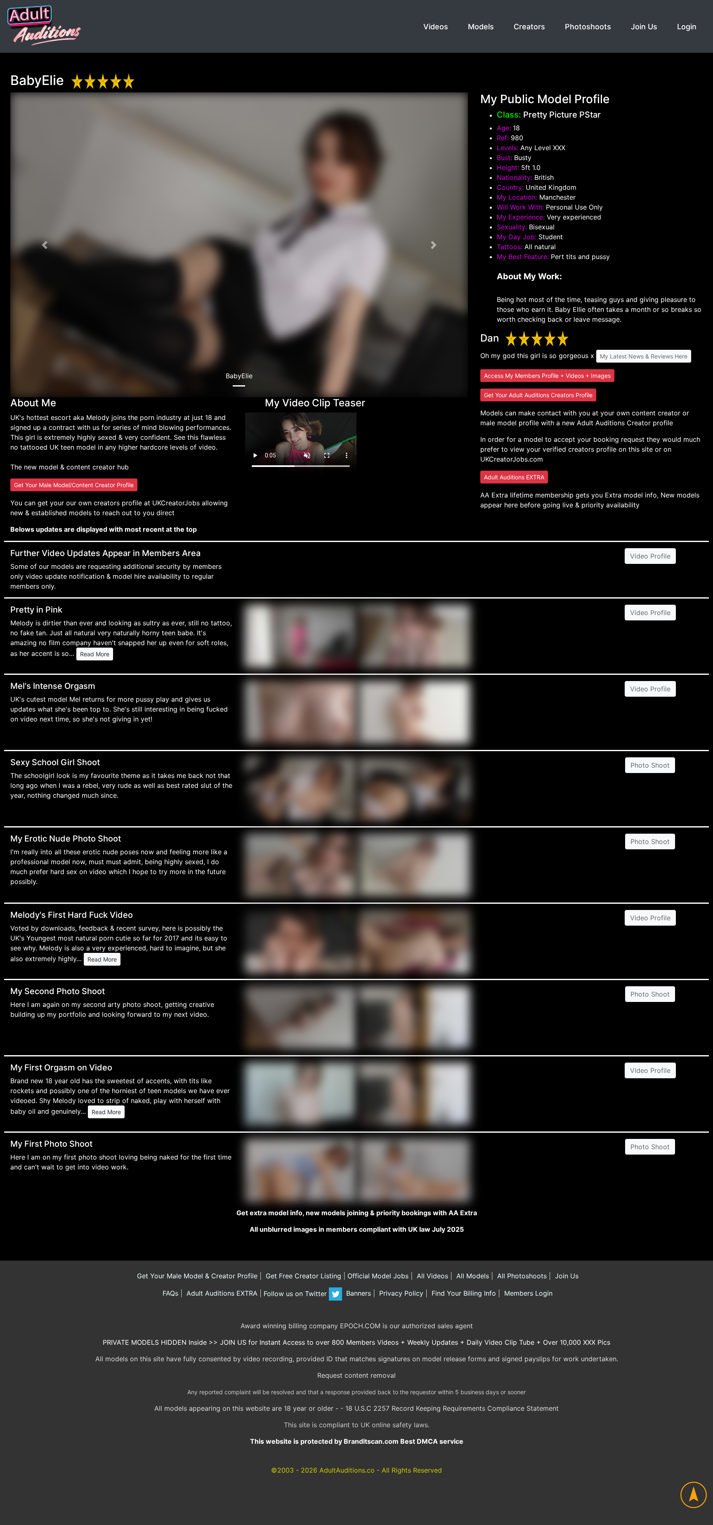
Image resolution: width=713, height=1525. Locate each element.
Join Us (644, 26)
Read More (94, 654)
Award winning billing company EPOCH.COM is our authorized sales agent (357, 1326)
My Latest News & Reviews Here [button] (643, 356)
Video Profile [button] (650, 556)
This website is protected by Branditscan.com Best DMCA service (356, 1441)
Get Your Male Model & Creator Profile (196, 1276)
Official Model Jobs (377, 1276)
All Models (471, 1276)
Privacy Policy (400, 1293)
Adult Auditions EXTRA (514, 477)
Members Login (527, 1293)
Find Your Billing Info (463, 1293)
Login (686, 26)
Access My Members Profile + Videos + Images (547, 375)
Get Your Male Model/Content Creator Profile (74, 484)
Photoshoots (588, 26)
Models (481, 26)
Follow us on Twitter (296, 1293)
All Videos (431, 1276)
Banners (357, 1293)
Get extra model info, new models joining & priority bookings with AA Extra (356, 1213)
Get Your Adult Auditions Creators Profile (538, 394)
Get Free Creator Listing (302, 1276)
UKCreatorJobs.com (511, 459)
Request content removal (356, 1375)
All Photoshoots (521, 1276)
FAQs (169, 1293)
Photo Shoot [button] (650, 765)
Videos (435, 26)
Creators (529, 26)
